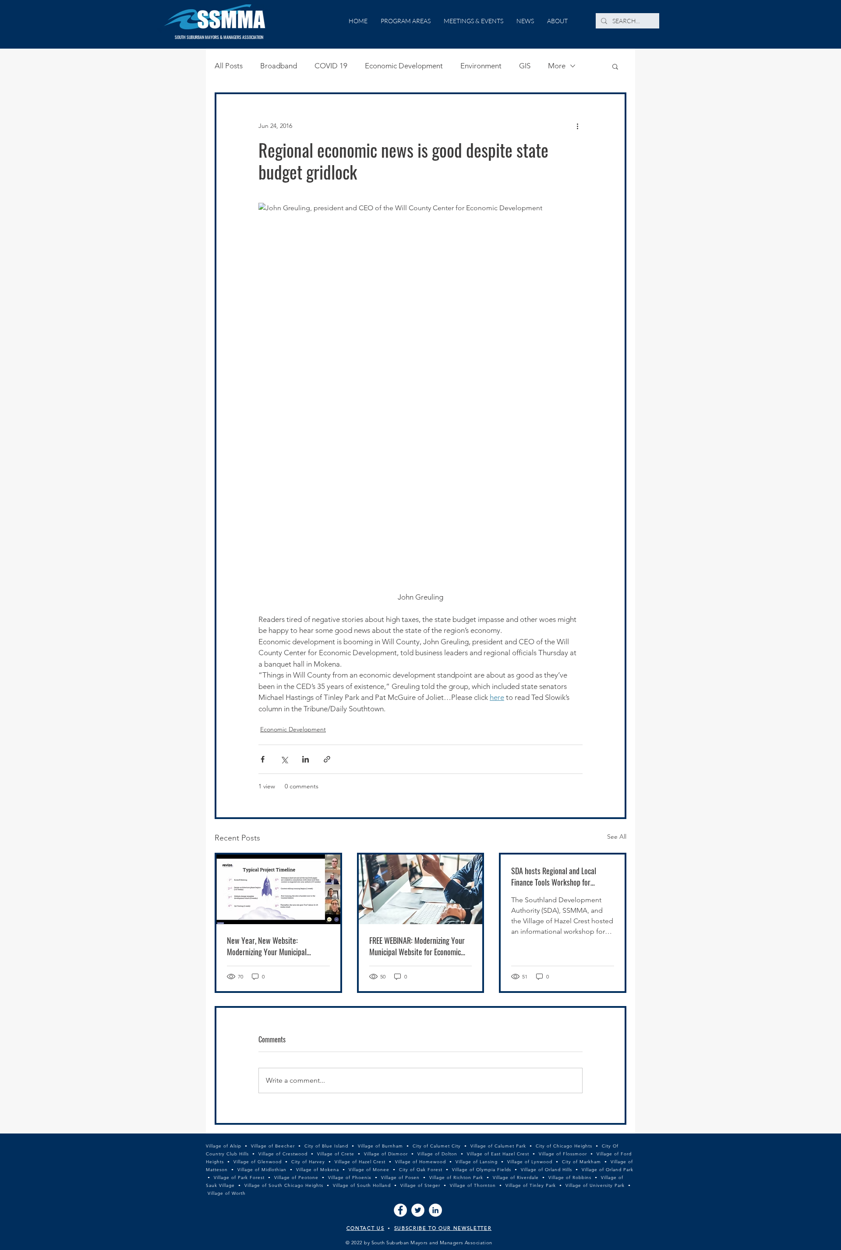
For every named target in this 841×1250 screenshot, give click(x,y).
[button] (615, 66)
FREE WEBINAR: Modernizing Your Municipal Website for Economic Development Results (417, 946)
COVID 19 (330, 65)
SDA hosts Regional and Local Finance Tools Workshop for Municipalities (553, 876)
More (556, 65)
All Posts (229, 65)
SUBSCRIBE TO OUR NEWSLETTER (443, 1228)
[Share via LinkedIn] (305, 759)
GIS (524, 65)
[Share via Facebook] (262, 759)
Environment (481, 65)
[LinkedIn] (435, 1210)
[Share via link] (327, 759)
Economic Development (404, 65)
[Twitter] (417, 1210)
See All (616, 836)
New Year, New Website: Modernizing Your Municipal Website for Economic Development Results (278, 946)
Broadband (278, 65)
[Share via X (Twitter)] (284, 759)
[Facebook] (400, 1210)
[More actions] (577, 125)
